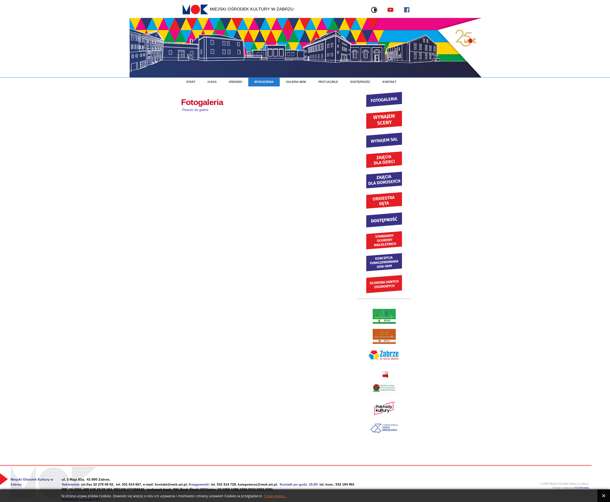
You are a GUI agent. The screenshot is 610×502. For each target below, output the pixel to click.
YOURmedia (583, 487)
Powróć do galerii (195, 110)
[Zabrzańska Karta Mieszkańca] (384, 434)
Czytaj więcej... (275, 496)
